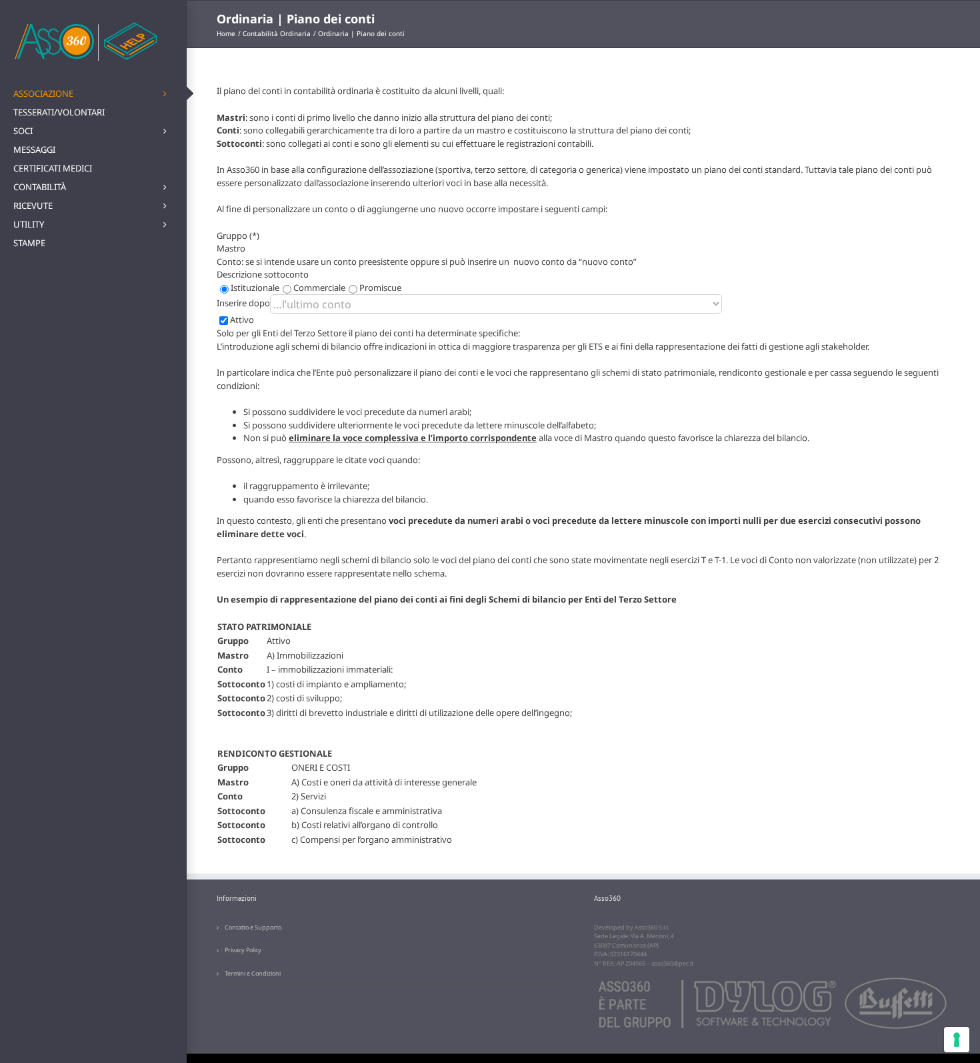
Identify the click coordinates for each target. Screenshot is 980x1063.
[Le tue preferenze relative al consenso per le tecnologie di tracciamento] (956, 1039)
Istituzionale (255, 288)
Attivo (242, 320)
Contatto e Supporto (253, 927)
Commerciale (319, 288)
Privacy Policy (243, 950)
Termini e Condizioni (253, 973)
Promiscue (380, 288)
